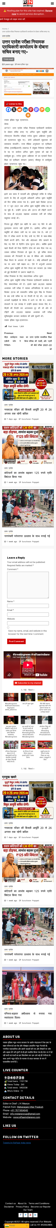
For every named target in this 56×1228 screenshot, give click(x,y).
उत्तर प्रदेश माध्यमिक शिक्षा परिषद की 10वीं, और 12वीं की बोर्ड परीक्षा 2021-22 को (40, 341)
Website (11, 619)
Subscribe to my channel (29, 683)
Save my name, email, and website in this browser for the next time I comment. (27, 632)
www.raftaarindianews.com (26, 1117)
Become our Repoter (41, 1206)
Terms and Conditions (39, 1203)
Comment (12, 569)
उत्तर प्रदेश (6, 36)
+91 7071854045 (19, 1110)
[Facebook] (8, 109)
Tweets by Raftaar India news (17, 1142)
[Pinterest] (30, 109)
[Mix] (42, 109)
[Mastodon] (36, 109)
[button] (31, 690)
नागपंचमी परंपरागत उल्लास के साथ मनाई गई (27, 536)
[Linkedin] (25, 109)
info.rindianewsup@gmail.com (25, 1114)
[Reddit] (19, 109)
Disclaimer (9, 1206)
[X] (14, 109)
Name (10, 601)
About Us (22, 1203)
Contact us (10, 1203)
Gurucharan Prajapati (30, 419)
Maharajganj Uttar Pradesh (30, 1107)
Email (10, 610)
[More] (28, 115)
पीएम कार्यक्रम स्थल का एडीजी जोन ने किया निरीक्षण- (16, 339)
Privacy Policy (22, 1206)
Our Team (28, 1210)
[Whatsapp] (47, 109)
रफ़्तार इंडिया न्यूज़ (22, 64)
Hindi (12, 1225)
